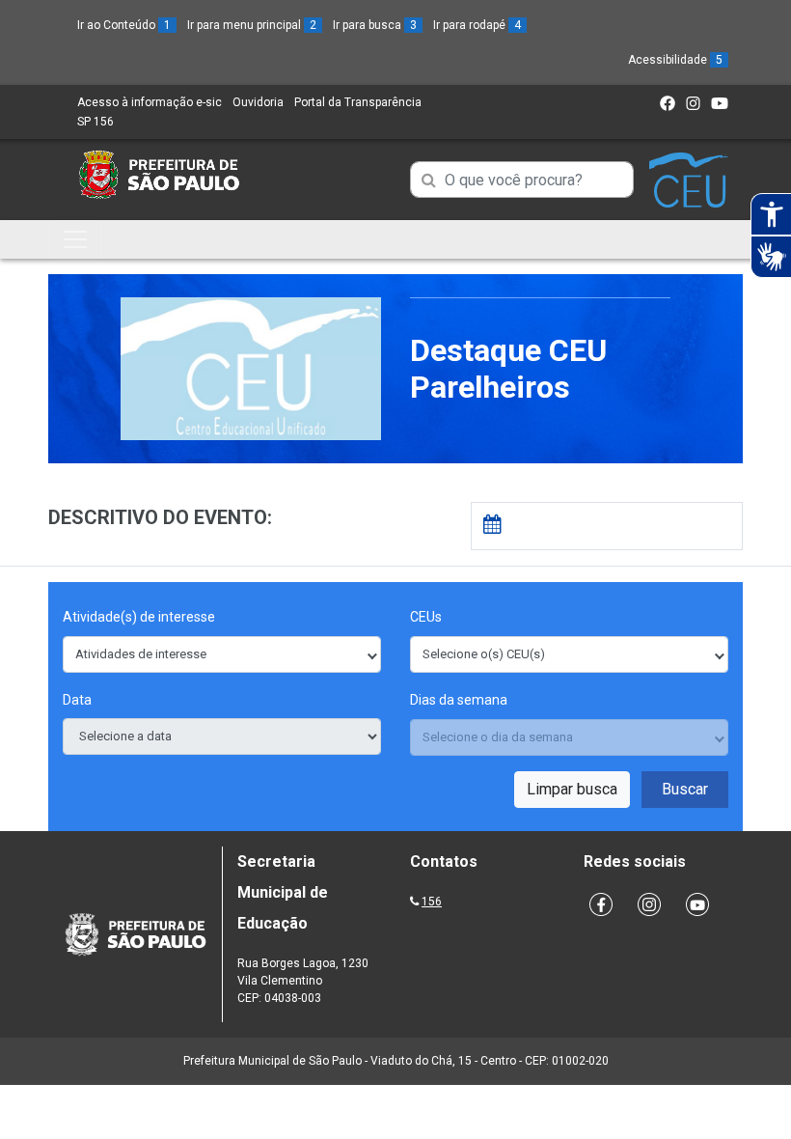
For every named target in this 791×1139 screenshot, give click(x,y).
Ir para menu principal (251, 25)
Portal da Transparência (358, 102)
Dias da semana (458, 700)
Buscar (685, 789)
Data (77, 700)
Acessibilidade (675, 60)
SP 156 (95, 121)
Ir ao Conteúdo (124, 25)
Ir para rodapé (477, 25)
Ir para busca (375, 25)
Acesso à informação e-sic (149, 102)
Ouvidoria (258, 102)
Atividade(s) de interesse (139, 617)
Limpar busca (572, 789)
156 (432, 901)
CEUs (426, 617)
